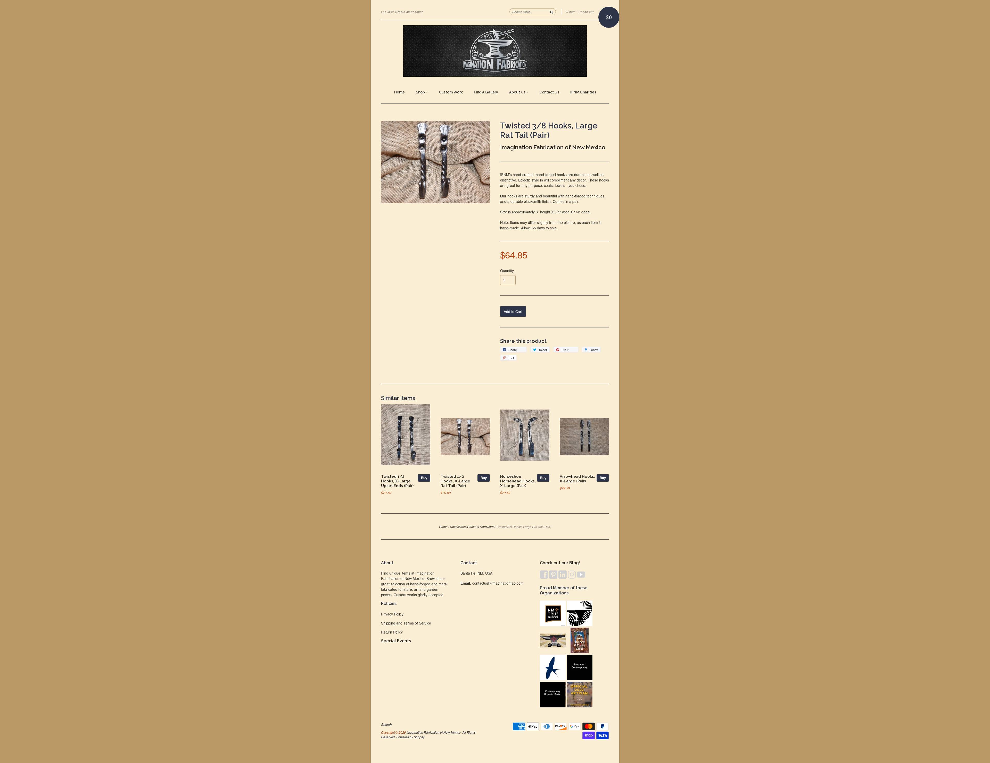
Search (386, 724)
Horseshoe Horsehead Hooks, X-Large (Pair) (518, 481)
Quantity (507, 270)
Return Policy (392, 632)
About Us (517, 92)
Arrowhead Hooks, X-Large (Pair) (577, 478)
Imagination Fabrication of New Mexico (552, 147)
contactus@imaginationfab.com (498, 583)
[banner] (495, 51)
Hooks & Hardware (480, 526)
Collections (458, 526)
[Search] (551, 11)
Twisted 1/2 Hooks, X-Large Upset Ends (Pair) (397, 481)
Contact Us (549, 92)
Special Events (396, 640)
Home (399, 92)
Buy (424, 477)
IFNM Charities (583, 92)
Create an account (409, 12)
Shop (421, 92)
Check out (586, 12)
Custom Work (451, 92)
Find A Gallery (486, 92)
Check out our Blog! (560, 562)
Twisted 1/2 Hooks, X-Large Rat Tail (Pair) (455, 481)
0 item (570, 12)
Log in (385, 12)
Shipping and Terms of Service (406, 623)
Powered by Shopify (410, 737)
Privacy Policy (392, 614)
